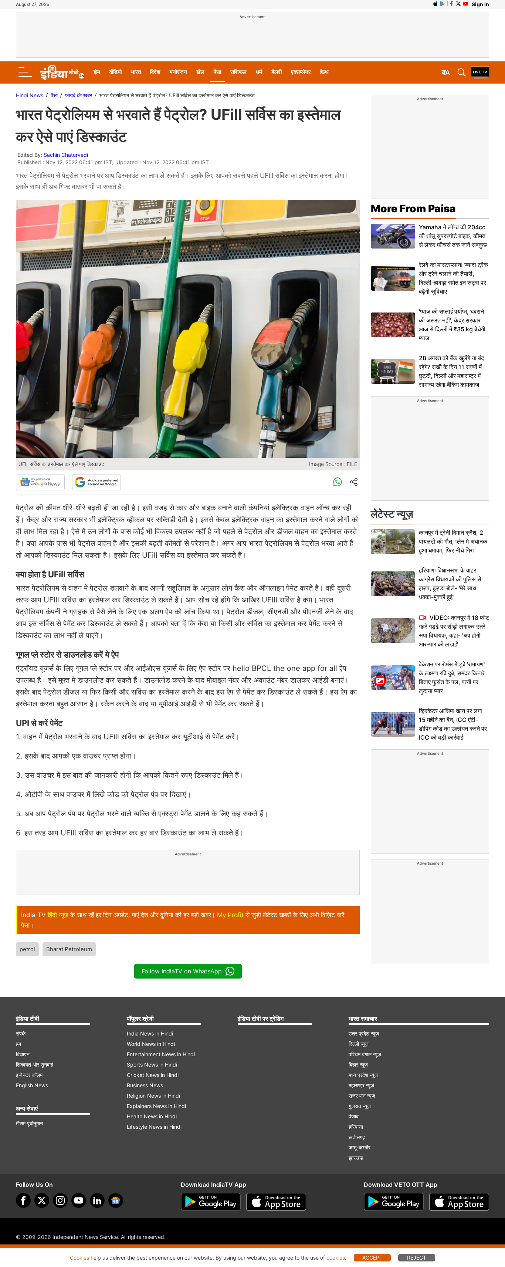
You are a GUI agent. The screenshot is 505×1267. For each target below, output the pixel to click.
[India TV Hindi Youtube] (465, 3)
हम (18, 1044)
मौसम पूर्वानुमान (29, 1123)
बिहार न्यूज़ (358, 1064)
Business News (145, 1085)
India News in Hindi (150, 1033)
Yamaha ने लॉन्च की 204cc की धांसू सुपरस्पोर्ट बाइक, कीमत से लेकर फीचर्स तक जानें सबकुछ (453, 236)
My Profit (230, 915)
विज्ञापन (23, 1054)
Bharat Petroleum (69, 949)
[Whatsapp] (337, 482)
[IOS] (435, 3)
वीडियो (115, 71)
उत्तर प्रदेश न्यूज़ (364, 1033)
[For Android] (394, 1202)
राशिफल (238, 71)
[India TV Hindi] (62, 72)
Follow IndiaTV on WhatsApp (182, 971)
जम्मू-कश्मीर (359, 1147)
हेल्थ (324, 71)
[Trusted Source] (96, 482)
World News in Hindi (151, 1044)
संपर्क (21, 1033)
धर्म (259, 71)
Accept (372, 1257)
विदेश (155, 71)
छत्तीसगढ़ (357, 1137)
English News (32, 1085)
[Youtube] (78, 1200)
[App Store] (276, 1202)
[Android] (442, 3)
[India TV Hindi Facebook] (451, 3)
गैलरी (276, 71)
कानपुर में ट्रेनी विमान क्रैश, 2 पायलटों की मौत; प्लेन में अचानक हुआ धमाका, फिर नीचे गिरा (453, 541)
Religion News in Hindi (153, 1095)
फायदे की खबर (78, 95)
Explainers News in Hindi (156, 1106)
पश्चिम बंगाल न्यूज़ (365, 1054)
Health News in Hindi (152, 1116)
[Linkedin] (97, 1200)
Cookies (79, 1257)
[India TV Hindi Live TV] (480, 72)
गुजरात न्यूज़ (360, 1106)
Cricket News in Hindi (153, 1075)
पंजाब (354, 1116)
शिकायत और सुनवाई (34, 1064)
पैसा (217, 71)
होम (97, 71)
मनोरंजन (178, 71)
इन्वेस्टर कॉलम (29, 1075)
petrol (27, 949)
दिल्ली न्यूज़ (359, 1044)
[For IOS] (459, 1202)
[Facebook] (23, 1200)
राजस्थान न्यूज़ (362, 1095)
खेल (200, 71)
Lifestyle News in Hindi (154, 1127)
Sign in (480, 4)
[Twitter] (41, 1200)
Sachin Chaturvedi (66, 155)
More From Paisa (413, 208)
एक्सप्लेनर (301, 71)
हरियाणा (356, 1127)
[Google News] (40, 482)
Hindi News (29, 95)
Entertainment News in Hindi (161, 1054)
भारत (136, 71)
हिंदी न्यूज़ (58, 915)
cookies (335, 1257)
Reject (416, 1257)
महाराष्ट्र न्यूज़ (361, 1085)
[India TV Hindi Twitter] (458, 3)
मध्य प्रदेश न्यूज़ (363, 1075)
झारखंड (356, 1158)
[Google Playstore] (211, 1202)
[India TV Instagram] (60, 1200)
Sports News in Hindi (152, 1064)
